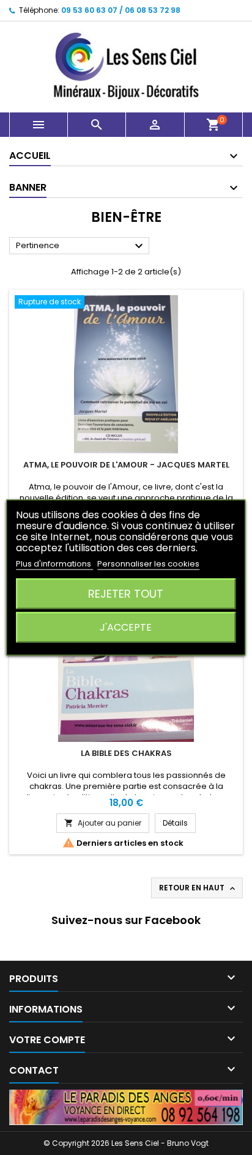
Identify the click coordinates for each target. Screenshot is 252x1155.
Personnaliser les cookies (148, 564)
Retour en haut (198, 887)
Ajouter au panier (102, 823)
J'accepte (126, 627)
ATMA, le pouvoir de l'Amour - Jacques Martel (126, 465)
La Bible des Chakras (126, 753)
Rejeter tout (125, 593)
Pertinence (81, 246)
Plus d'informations (54, 564)
